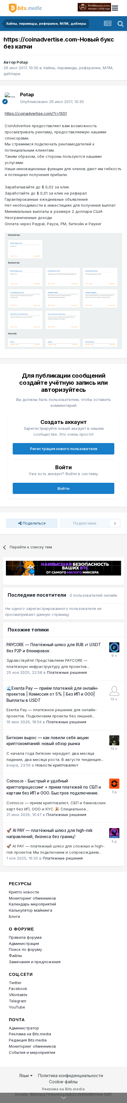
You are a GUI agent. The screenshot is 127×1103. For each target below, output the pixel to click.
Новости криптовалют (56, 765)
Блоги (14, 916)
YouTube (17, 1007)
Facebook (18, 988)
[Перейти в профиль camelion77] (114, 740)
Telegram (17, 1000)
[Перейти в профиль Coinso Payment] (114, 784)
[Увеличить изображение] (63, 290)
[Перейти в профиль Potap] (11, 98)
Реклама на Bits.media (30, 1033)
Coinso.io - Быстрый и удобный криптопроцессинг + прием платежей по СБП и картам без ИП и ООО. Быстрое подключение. (53, 787)
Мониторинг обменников (32, 898)
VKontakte (18, 994)
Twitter (15, 982)
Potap (22, 62)
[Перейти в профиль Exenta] (114, 691)
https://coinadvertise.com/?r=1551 (36, 113)
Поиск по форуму (25, 949)
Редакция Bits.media (28, 1040)
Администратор (24, 1028)
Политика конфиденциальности (70, 1075)
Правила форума (25, 937)
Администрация (24, 943)
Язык (24, 1075)
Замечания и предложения (35, 961)
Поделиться (33, 523)
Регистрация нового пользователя (63, 448)
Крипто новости (24, 892)
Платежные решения (67, 672)
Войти (63, 488)
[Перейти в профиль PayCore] (114, 647)
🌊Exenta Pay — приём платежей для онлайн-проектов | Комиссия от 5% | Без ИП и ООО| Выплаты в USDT (52, 694)
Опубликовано (52, 101)
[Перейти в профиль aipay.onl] (114, 833)
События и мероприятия (32, 1052)
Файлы (15, 955)
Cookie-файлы (63, 1081)
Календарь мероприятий (32, 904)
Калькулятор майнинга (30, 910)
